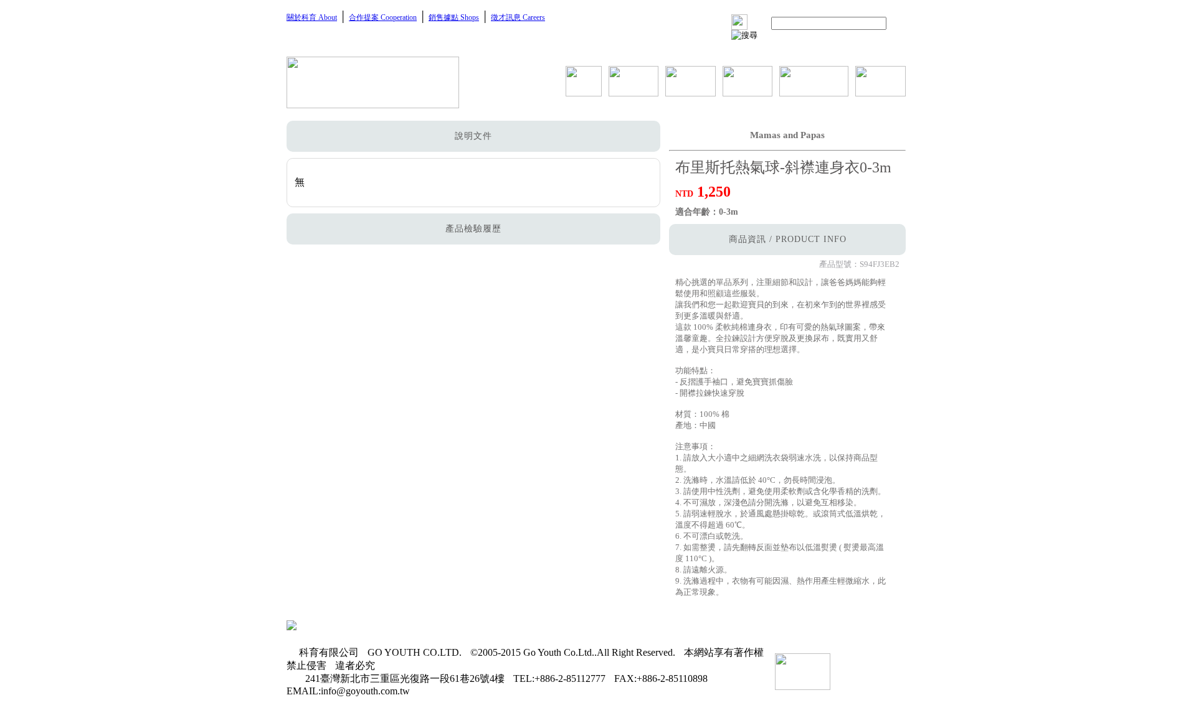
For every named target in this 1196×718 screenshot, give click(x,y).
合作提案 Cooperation (383, 17)
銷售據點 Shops (454, 17)
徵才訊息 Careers (518, 17)
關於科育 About (312, 17)
